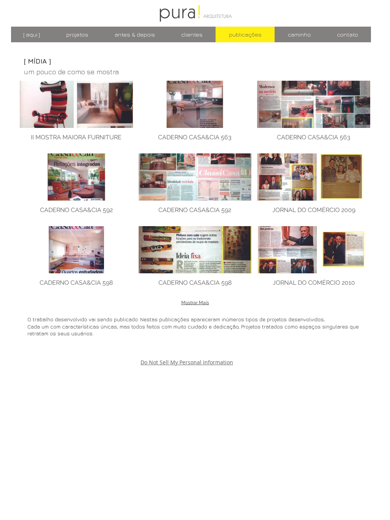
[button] (76, 114)
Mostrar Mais (195, 302)
